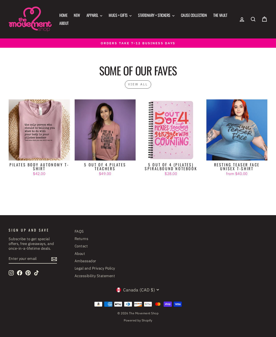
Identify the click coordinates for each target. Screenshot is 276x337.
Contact (81, 246)
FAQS (79, 231)
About (64, 23)
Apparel (92, 15)
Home (63, 15)
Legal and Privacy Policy (95, 268)
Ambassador (85, 261)
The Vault (220, 15)
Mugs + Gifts (118, 15)
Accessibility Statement (95, 275)
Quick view (39, 155)
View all (138, 84)
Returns (81, 238)
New (77, 15)
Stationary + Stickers (154, 15)
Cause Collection (194, 15)
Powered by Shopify (138, 320)
